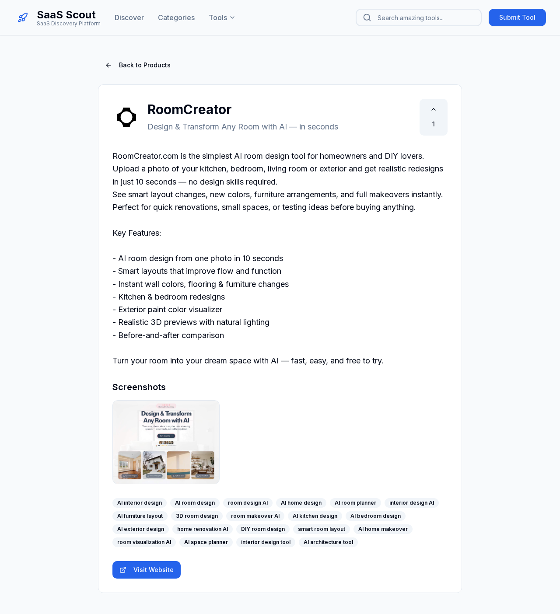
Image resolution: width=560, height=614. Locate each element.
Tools (218, 17)
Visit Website (153, 569)
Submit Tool (517, 17)
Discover (129, 17)
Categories (176, 17)
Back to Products (145, 65)
